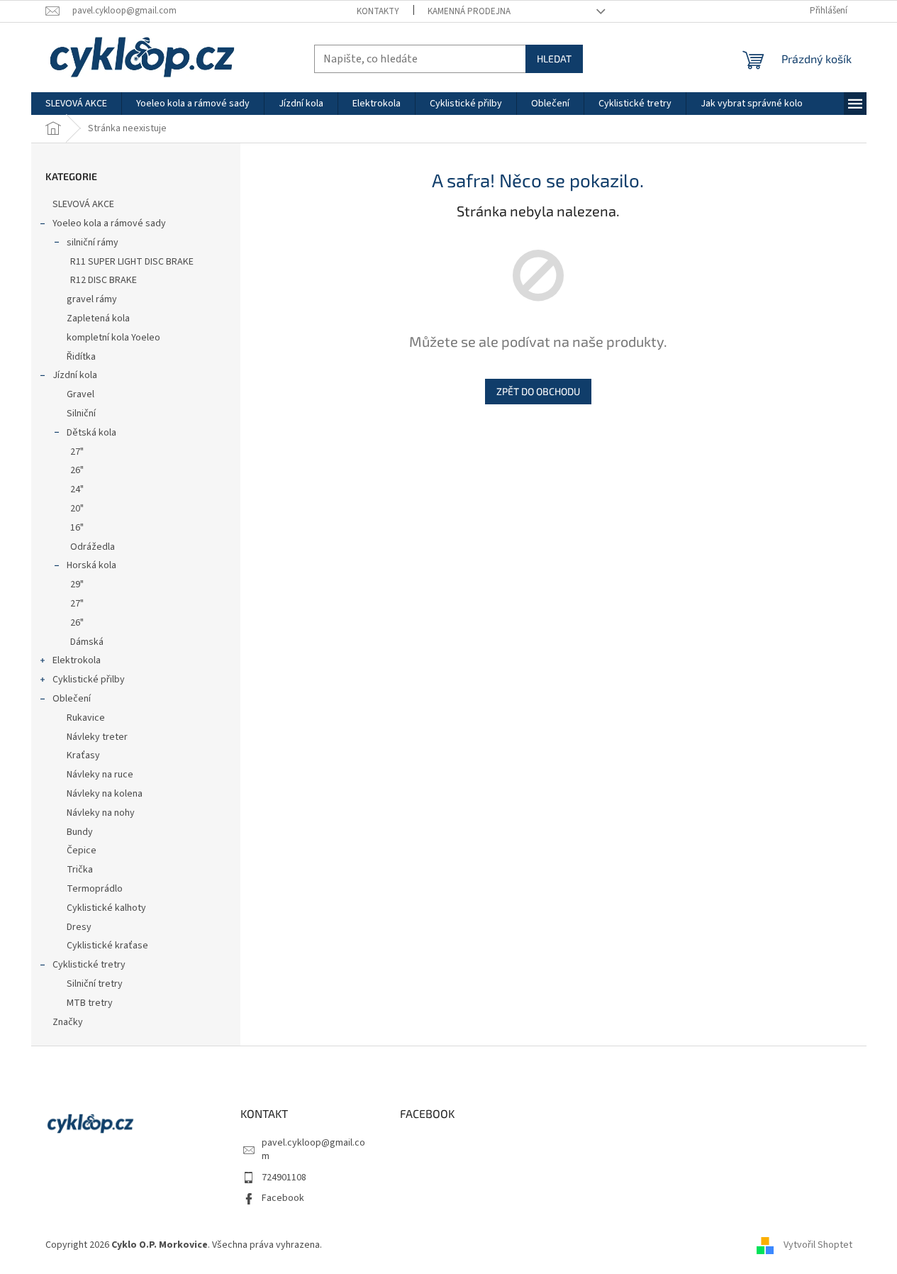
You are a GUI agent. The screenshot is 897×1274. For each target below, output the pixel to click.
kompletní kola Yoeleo (113, 338)
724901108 (284, 1177)
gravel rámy (92, 299)
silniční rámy (92, 243)
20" (77, 509)
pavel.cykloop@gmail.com (313, 1149)
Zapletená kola (98, 318)
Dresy (79, 927)
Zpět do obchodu (538, 391)
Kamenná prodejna (469, 11)
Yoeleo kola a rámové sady (109, 223)
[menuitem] (76, 103)
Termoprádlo (95, 889)
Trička (80, 870)
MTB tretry (90, 1003)
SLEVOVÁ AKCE (83, 204)
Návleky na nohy (101, 813)
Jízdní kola (74, 375)
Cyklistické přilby (88, 679)
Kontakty (378, 11)
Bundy (80, 832)
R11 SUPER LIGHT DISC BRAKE (132, 262)
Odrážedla (92, 547)
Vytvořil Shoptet (818, 1245)
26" (77, 470)
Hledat (554, 58)
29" (77, 584)
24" (77, 489)
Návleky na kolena (105, 794)
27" (77, 452)
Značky (67, 1022)
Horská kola (91, 565)
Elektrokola (76, 660)
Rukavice (86, 718)
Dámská (87, 642)
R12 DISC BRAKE (103, 280)
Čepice (81, 850)
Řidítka (81, 357)
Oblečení (71, 699)
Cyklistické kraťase (107, 945)
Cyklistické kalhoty (106, 908)
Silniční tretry (95, 984)
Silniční (81, 413)
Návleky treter (97, 737)
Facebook (283, 1198)
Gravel (80, 394)
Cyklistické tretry (89, 965)
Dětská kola (91, 433)
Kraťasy (83, 755)
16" (77, 528)
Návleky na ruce (100, 775)
